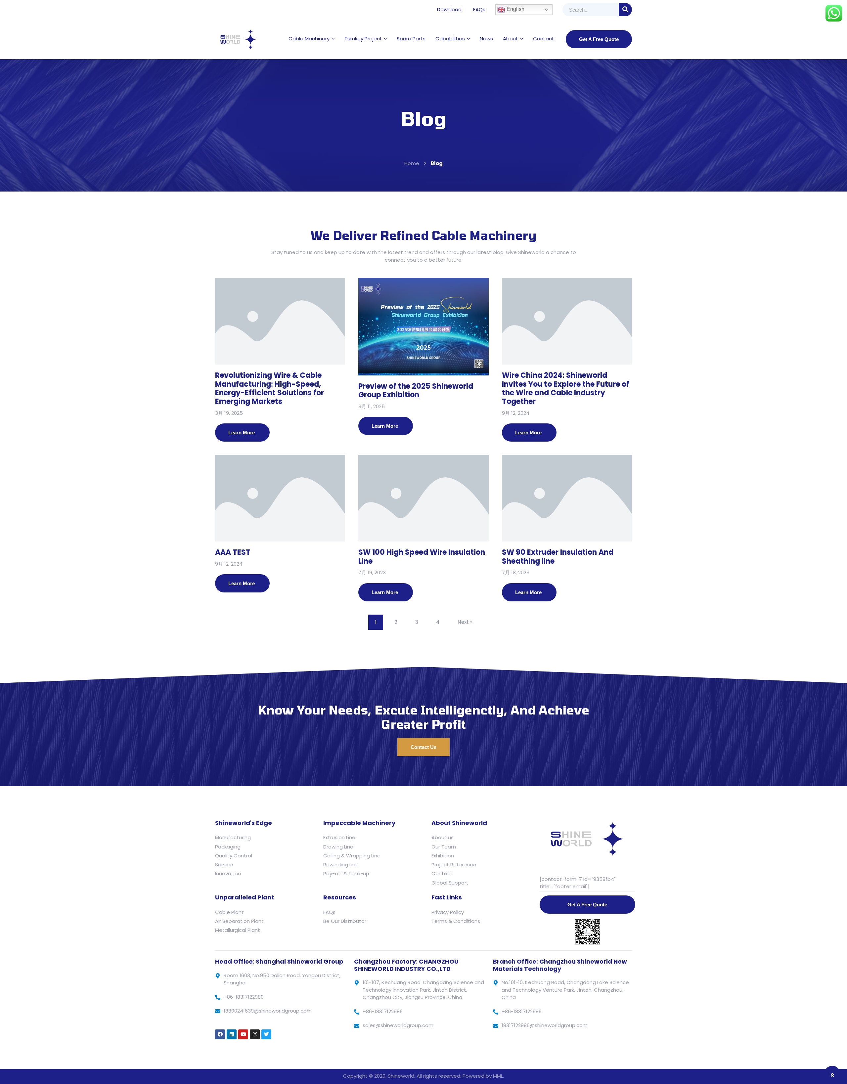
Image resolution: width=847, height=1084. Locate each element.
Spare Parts (411, 38)
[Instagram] (255, 1034)
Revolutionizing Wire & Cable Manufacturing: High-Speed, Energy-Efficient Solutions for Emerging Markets (269, 388)
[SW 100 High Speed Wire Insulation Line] (423, 498)
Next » (465, 622)
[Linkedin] (232, 1034)
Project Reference (453, 864)
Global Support (449, 882)
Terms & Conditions (455, 921)
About (510, 38)
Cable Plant (229, 912)
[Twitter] (266, 1034)
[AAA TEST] (280, 498)
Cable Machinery (309, 38)
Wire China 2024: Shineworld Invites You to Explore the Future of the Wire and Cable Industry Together (565, 388)
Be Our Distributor (344, 921)
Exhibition (442, 855)
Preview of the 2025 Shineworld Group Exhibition (415, 390)
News (486, 38)
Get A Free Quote (599, 39)
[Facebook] (220, 1034)
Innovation (228, 873)
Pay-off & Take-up (346, 873)
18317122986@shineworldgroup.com (545, 1025)
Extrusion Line (339, 837)
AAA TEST (232, 552)
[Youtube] (243, 1034)
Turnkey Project (363, 38)
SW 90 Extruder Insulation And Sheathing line (557, 556)
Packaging (228, 846)
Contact (543, 38)
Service (224, 864)
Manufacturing (233, 837)
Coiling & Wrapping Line (351, 855)
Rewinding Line (341, 864)
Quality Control (233, 855)
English (514, 9)
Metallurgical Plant (237, 930)
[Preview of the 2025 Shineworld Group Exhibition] (423, 326)
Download (449, 9)
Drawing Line (338, 846)
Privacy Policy (447, 912)
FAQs (479, 9)
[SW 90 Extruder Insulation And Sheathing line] (567, 498)
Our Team (443, 846)
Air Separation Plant (239, 921)
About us (442, 837)
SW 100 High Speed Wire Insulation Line (421, 556)
